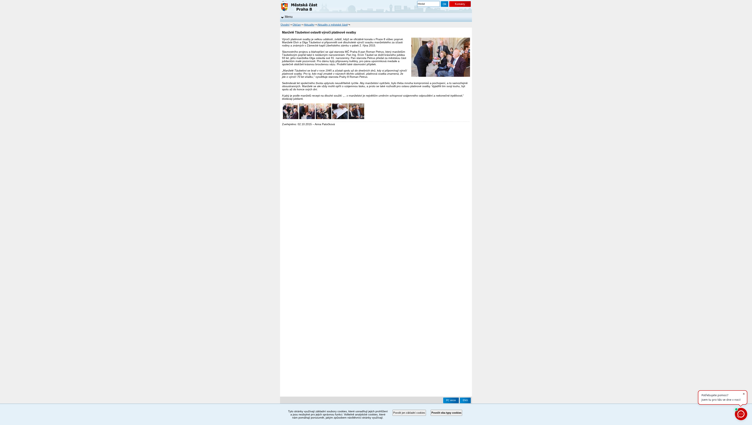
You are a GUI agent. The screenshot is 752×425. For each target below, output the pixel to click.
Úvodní (285, 24)
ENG (465, 400)
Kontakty (460, 4)
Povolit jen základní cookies (409, 412)
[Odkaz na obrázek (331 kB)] (307, 118)
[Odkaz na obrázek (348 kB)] (290, 118)
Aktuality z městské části (332, 24)
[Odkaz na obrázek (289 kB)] (356, 118)
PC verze (451, 400)
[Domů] (299, 6)
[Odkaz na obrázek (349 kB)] (323, 118)
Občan (297, 24)
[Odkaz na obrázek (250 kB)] (340, 118)
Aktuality (309, 24)
